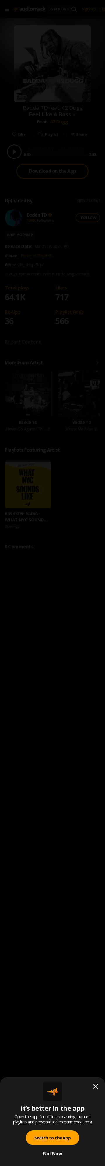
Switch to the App (52, 1138)
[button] (52, 583)
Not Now (52, 1153)
